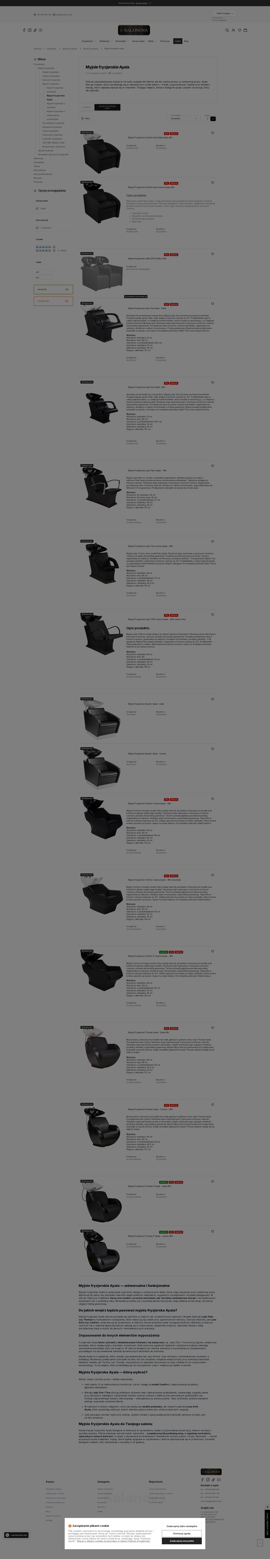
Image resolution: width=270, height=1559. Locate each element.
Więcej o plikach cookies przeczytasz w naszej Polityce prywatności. (113, 1541)
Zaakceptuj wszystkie (182, 1541)
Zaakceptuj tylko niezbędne (181, 1526)
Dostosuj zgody (181, 1533)
